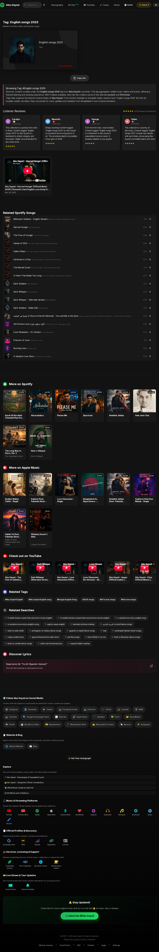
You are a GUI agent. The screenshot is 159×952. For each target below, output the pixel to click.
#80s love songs (128, 599)
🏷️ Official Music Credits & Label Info (19, 788)
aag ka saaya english (56, 624)
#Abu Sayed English (14, 599)
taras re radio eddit (16, 631)
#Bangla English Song (67, 599)
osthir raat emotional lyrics (51, 643)
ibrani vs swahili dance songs (20, 643)
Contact (91, 945)
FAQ (78, 945)
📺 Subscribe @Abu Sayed (79, 915)
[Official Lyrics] (150, 219)
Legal (103, 945)
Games (145, 5)
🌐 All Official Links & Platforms (16, 793)
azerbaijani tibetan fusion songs (128, 631)
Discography (57, 5)
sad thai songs (73, 637)
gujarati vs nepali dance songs (82, 631)
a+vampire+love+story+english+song (23, 624)
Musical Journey (46, 945)
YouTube (90, 5)
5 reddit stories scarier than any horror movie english (30, 618)
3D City (73, 5)
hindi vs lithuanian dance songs (127, 637)
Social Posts (65, 945)
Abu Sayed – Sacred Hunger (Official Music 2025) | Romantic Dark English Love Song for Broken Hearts (27, 188)
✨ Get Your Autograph (79, 758)
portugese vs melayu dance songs (46, 631)
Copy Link (81, 78)
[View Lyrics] (150, 227)
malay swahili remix (16, 637)
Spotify (130, 5)
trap (104, 631)
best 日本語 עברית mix (97, 637)
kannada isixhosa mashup (84, 624)
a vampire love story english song (132, 618)
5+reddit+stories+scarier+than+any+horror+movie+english (84, 618)
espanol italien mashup (80, 643)
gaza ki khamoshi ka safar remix (45, 637)
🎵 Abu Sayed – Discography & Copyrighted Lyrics (24, 777)
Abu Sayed (12, 4)
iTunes (106, 5)
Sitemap (116, 945)
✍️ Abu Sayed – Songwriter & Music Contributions (24, 782)
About (116, 5)
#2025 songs (88, 599)
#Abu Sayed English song (40, 599)
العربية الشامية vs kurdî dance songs (117, 624)
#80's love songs (107, 599)
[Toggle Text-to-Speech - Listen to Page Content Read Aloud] (156, 5)
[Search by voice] (44, 5)
